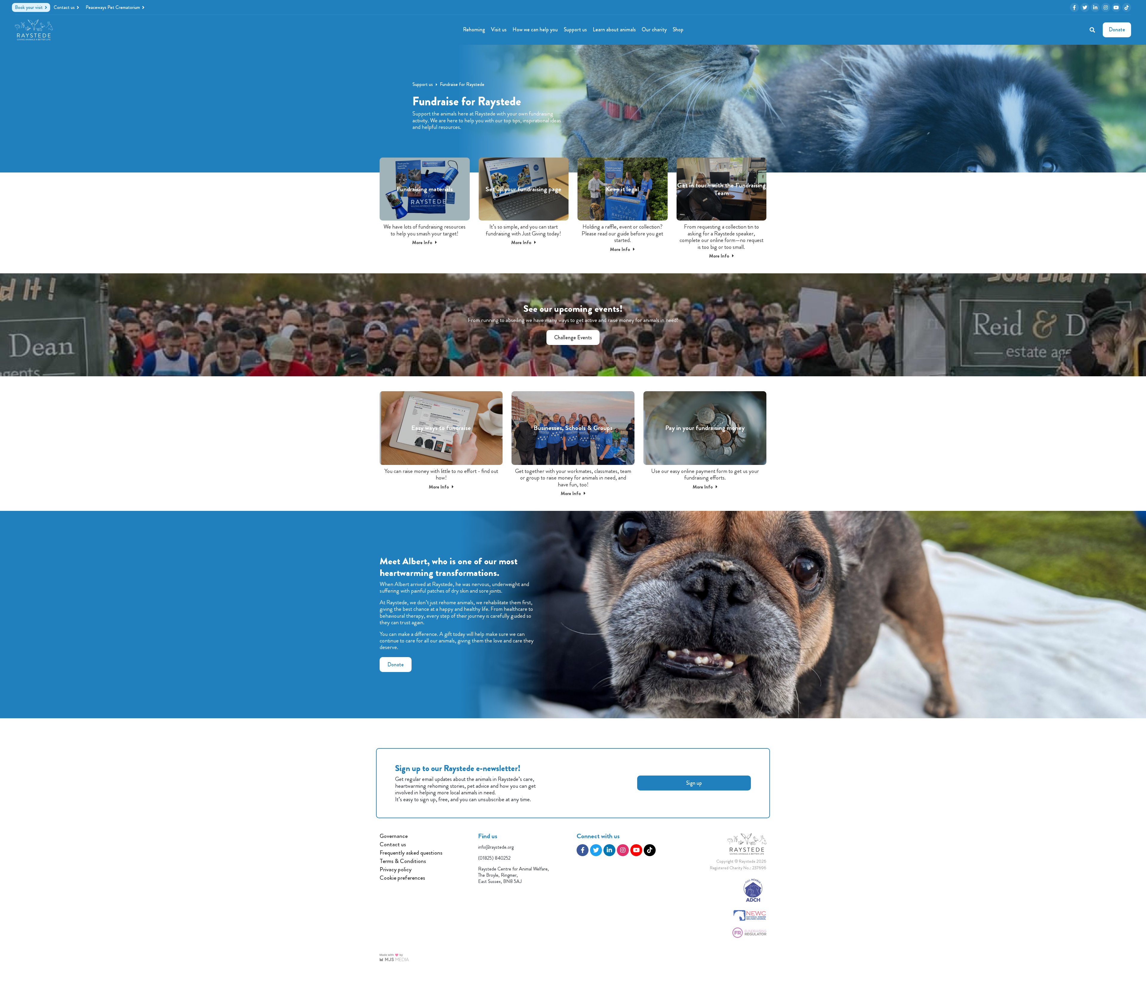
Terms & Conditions (403, 861)
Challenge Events (573, 337)
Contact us (393, 844)
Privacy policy (396, 870)
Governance (394, 836)
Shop (678, 29)
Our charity (654, 29)
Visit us (498, 29)
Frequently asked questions (411, 853)
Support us (575, 29)
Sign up (694, 783)
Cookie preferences (402, 878)
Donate (395, 664)
